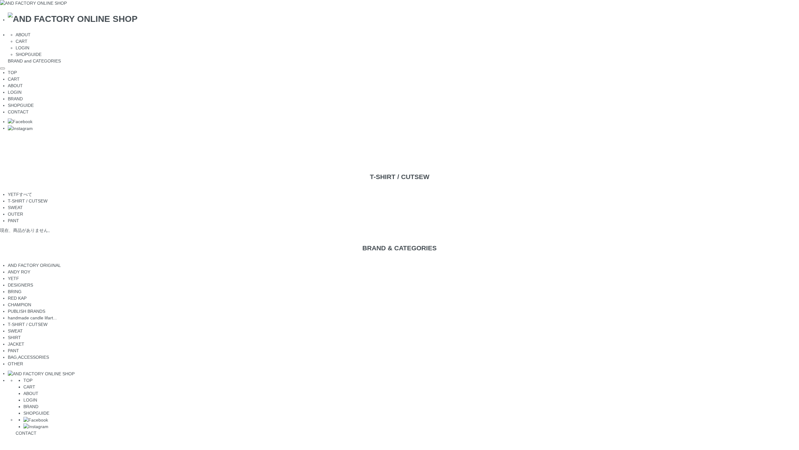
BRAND (15, 98)
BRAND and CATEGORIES (34, 60)
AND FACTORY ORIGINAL (34, 265)
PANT (13, 220)
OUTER (15, 214)
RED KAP (17, 298)
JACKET (16, 344)
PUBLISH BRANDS (26, 311)
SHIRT (14, 337)
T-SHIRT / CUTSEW (27, 200)
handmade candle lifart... (35, 317)
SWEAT (15, 207)
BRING (15, 291)
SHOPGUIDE (29, 54)
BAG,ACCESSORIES (28, 357)
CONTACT (18, 111)
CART (21, 41)
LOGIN (22, 47)
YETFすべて (20, 194)
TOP (12, 72)
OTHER (15, 363)
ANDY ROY (19, 271)
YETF (13, 278)
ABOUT (23, 34)
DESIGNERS (20, 285)
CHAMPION (19, 304)
